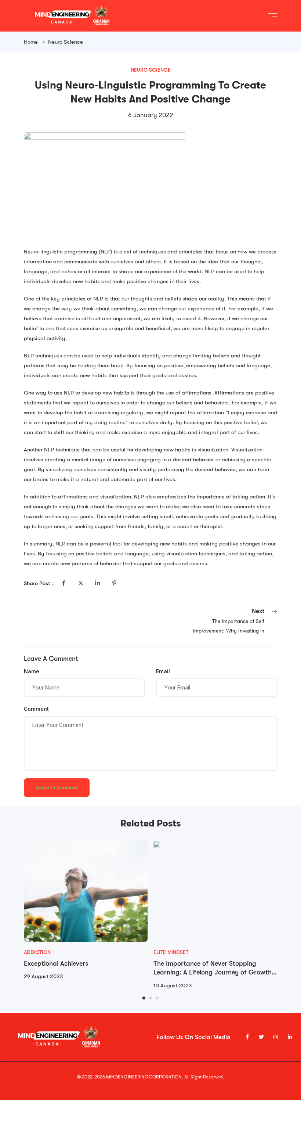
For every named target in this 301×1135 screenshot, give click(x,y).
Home (31, 42)
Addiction (37, 952)
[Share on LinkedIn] (97, 583)
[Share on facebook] (63, 583)
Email (163, 671)
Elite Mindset (170, 952)
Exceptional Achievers (56, 963)
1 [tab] (143, 998)
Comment (36, 709)
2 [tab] (150, 998)
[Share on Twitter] (80, 583)
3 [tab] (157, 998)
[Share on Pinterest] (114, 583)
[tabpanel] (85, 911)
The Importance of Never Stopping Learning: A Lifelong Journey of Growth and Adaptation (212, 972)
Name (31, 671)
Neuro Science (65, 42)
